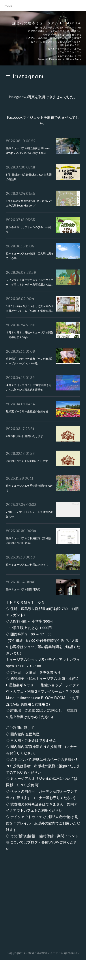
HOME (8, 5)
